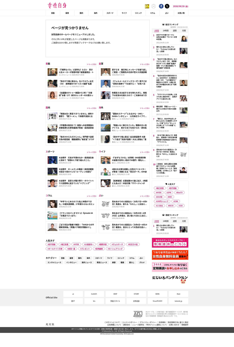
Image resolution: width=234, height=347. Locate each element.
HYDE (76, 244)
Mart (178, 294)
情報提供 (184, 325)
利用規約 (162, 322)
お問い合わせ (174, 325)
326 (181, 205)
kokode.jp (178, 301)
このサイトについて (112, 322)
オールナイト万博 (55, 248)
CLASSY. (94, 294)
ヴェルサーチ (118, 244)
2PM (169, 192)
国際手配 (103, 244)
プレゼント (85, 248)
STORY (136, 294)
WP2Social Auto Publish (107, 334)
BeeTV (180, 192)
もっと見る (92, 64)
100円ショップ (162, 201)
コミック (138, 13)
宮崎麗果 (99, 248)
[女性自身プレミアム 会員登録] (147, 6)
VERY (115, 294)
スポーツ (110, 13)
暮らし (131, 262)
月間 (184, 30)
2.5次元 (160, 205)
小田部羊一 (89, 244)
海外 (95, 13)
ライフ (124, 13)
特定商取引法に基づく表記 (178, 322)
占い (167, 13)
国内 (81, 13)
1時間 (156, 30)
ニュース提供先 (138, 325)
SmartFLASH (157, 301)
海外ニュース (87, 262)
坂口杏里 (65, 244)
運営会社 (126, 325)
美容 (114, 262)
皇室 (67, 13)
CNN (176, 201)
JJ (73, 294)
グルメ (142, 262)
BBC (170, 197)
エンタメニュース (54, 262)
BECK (171, 205)
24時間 (166, 30)
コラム (152, 13)
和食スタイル (115, 301)
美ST (73, 301)
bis (94, 301)
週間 (175, 30)
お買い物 (181, 13)
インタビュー (71, 262)
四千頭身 (52, 244)
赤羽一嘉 (71, 248)
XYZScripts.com (129, 334)
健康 (122, 262)
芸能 (53, 13)
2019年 (159, 197)
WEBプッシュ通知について (156, 325)
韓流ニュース (102, 262)
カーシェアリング (115, 248)
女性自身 (136, 301)
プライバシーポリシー (148, 322)
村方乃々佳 (133, 244)
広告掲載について (114, 325)
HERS (157, 294)
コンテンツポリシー (129, 322)
